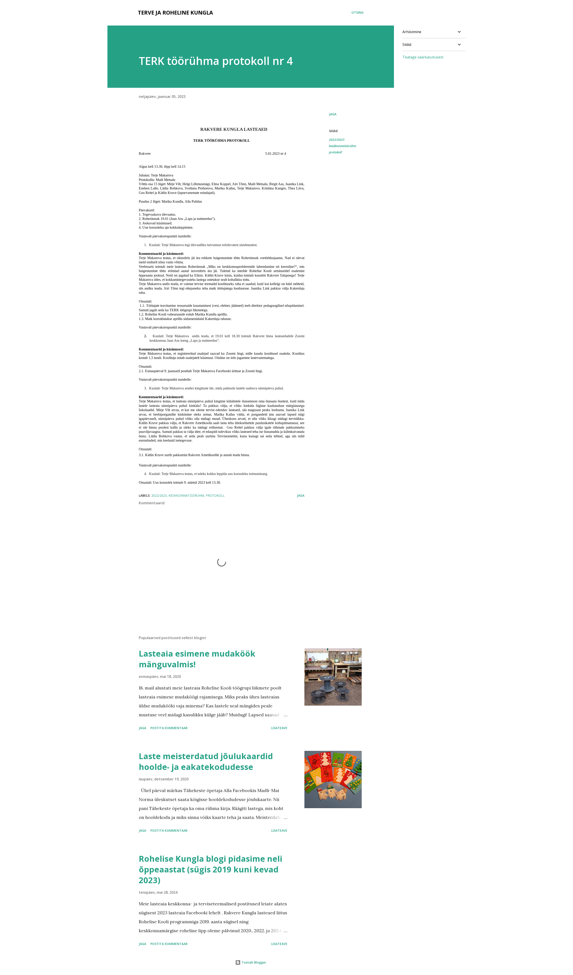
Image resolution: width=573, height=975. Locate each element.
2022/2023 (336, 139)
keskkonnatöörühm (342, 146)
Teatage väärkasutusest (422, 57)
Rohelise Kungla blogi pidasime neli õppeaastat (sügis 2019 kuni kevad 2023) (210, 869)
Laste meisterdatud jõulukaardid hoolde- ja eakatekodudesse (206, 761)
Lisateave (279, 728)
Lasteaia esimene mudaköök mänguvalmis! (197, 659)
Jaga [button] (332, 114)
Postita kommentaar (169, 728)
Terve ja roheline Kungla (175, 12)
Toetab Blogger (253, 962)
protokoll (335, 152)
